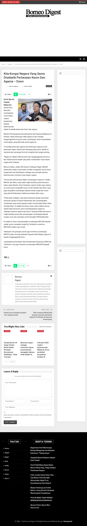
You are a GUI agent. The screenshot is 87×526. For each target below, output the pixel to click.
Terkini (7, 474)
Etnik (6, 461)
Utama (7, 448)
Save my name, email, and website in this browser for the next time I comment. (27, 416)
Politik (7, 465)
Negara (49, 86)
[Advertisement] (43, 35)
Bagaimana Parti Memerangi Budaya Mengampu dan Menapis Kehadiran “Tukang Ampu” (42, 450)
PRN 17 (7, 478)
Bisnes (7, 470)
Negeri (7, 457)
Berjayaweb (68, 521)
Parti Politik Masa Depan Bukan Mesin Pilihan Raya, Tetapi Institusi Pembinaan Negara (43, 467)
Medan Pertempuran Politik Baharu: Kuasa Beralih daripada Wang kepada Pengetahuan (42, 490)
